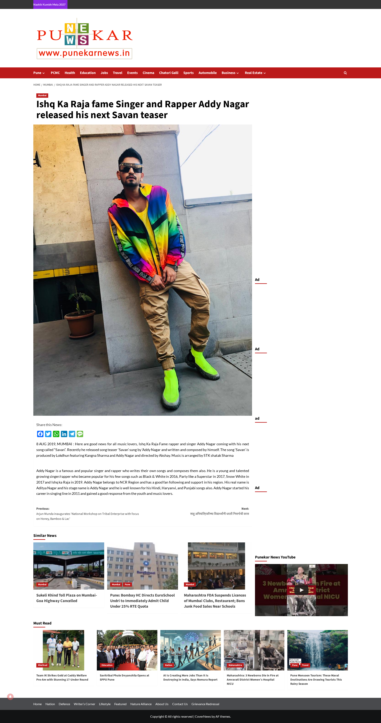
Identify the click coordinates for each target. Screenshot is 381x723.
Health (70, 72)
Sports (188, 72)
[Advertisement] (301, 314)
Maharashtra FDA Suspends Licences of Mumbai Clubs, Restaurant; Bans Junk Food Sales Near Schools (215, 601)
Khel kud (42, 665)
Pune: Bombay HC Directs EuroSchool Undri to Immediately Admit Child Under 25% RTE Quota (142, 601)
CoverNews (203, 716)
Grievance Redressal (205, 704)
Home (37, 704)
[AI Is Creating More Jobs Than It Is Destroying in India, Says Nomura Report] (190, 650)
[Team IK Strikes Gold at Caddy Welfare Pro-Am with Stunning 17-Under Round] (63, 650)
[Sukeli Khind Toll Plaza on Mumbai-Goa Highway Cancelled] (68, 566)
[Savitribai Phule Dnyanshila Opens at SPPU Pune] (127, 650)
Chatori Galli (168, 72)
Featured (120, 704)
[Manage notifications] (10, 697)
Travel (117, 72)
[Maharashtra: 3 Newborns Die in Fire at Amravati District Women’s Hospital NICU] (254, 650)
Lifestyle (105, 704)
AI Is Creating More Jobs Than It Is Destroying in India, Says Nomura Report (190, 677)
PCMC (55, 72)
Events (132, 72)
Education (88, 72)
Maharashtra (235, 665)
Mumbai (42, 95)
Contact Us (180, 704)
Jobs (104, 72)
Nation (168, 665)
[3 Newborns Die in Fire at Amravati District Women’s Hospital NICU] (301, 590)
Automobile (208, 72)
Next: (219, 511)
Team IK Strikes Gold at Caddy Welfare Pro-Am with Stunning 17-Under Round (62, 677)
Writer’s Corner (84, 704)
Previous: (87, 514)
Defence (64, 704)
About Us (161, 704)
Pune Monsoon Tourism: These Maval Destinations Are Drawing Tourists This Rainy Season (316, 679)
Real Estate (253, 72)
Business (228, 72)
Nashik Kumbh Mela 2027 (49, 4)
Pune (37, 72)
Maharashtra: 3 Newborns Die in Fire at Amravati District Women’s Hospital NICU (253, 679)
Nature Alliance (141, 704)
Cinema (148, 72)
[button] (345, 72)
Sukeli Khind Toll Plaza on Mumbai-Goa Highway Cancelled (66, 598)
